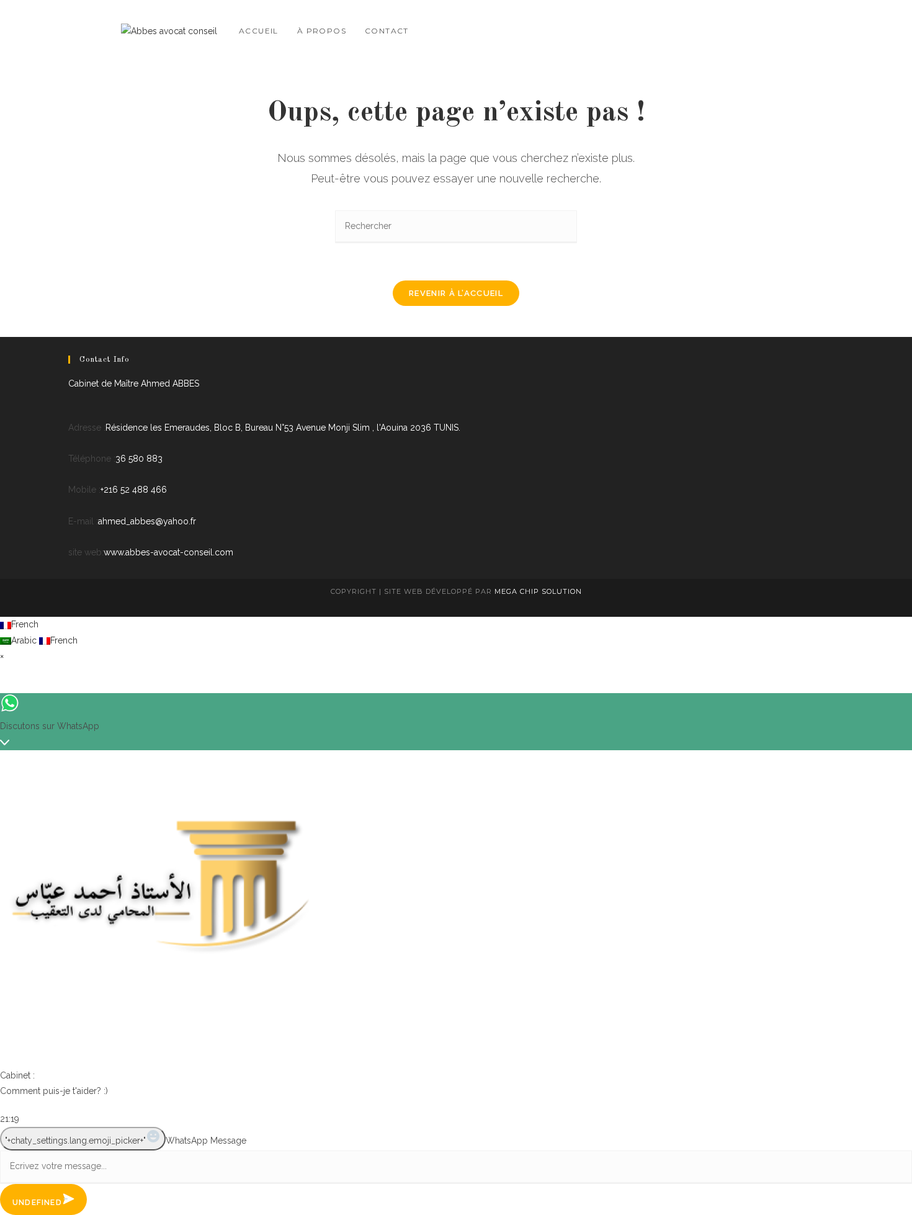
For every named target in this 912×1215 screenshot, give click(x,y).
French (24, 624)
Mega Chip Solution (538, 591)
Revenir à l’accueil (456, 293)
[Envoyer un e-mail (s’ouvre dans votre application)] (786, 29)
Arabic (25, 640)
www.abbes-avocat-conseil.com (168, 552)
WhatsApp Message (206, 1141)
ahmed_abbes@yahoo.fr (147, 521)
